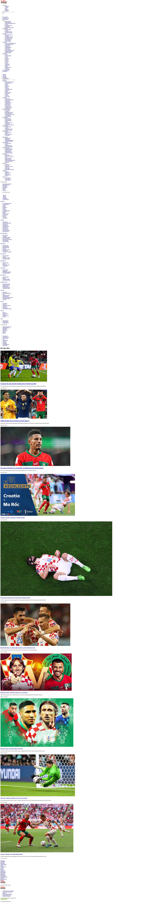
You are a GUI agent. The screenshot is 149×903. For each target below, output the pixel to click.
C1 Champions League (9, 81)
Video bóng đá (8, 177)
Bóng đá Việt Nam (6, 109)
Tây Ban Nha (5, 28)
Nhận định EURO (8, 158)
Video (4, 176)
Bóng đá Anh (5, 117)
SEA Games (7, 69)
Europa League (8, 150)
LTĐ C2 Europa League (9, 50)
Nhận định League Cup (9, 27)
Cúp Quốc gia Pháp (8, 146)
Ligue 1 (6, 59)
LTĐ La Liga (7, 45)
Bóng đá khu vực (3, 879)
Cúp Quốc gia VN (8, 37)
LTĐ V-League (8, 49)
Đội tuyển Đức (8, 138)
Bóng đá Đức (5, 137)
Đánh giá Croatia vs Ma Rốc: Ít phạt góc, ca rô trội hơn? (14, 692)
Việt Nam (4, 33)
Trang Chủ (2, 860)
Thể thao (4, 170)
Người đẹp (5, 186)
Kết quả (4, 75)
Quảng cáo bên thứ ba (7, 895)
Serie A (6, 57)
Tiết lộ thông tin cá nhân (7, 894)
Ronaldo (4, 190)
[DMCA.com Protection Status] (3, 899)
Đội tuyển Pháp (8, 143)
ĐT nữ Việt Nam (8, 113)
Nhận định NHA (8, 120)
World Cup (7, 65)
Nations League (8, 67)
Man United (5, 187)
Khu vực (4, 163)
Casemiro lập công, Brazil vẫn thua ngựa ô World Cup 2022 (18, 383)
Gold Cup (7, 162)
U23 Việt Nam (8, 40)
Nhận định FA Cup (8, 25)
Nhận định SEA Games (9, 169)
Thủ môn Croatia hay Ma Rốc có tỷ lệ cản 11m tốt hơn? (13, 798)
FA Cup (6, 24)
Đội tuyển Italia (8, 132)
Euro (4, 294)
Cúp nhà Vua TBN (8, 32)
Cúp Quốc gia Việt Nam (9, 114)
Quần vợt (7, 173)
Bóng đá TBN (5, 125)
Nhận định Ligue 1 (8, 145)
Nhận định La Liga (8, 31)
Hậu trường (5, 71)
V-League (7, 35)
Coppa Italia (7, 135)
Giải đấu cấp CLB (6, 147)
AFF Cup (7, 68)
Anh (3, 20)
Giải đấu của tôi (8, 52)
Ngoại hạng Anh (6, 18)
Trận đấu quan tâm (8, 51)
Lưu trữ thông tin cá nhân (7, 891)
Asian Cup (7, 167)
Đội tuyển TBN (8, 29)
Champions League (8, 148)
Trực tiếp (4, 76)
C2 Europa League (8, 89)
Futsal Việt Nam (8, 41)
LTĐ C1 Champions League (10, 43)
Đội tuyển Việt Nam (9, 34)
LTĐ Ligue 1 (7, 48)
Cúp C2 (6, 61)
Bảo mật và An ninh (6, 896)
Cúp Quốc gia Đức (8, 141)
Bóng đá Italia (3, 260)
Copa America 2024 (9, 161)
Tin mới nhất (5, 17)
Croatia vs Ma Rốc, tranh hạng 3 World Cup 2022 (12, 517)
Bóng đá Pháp (5, 142)
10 (3, 12)
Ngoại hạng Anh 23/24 (7, 183)
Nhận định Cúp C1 (8, 149)
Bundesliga (7, 58)
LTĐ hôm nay (3, 866)
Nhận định (5, 53)
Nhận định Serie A (8, 134)
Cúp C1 (6, 54)
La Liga (6, 30)
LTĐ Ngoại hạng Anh (9, 44)
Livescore (4, 42)
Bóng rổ (6, 171)
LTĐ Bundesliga (8, 47)
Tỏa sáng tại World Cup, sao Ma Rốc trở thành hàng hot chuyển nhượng (21, 468)
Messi (4, 189)
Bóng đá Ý (2, 873)
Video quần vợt (8, 174)
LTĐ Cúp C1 (7, 98)
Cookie (4, 892)
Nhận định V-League (9, 36)
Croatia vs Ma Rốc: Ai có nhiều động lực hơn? (11, 854)
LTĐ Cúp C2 (7, 105)
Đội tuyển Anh (8, 21)
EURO (6, 66)
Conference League (8, 152)
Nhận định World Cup (9, 155)
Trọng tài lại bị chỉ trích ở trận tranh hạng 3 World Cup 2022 (15, 597)
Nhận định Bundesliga (9, 140)
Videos (1, 865)
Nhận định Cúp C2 (8, 151)
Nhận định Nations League (10, 160)
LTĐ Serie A (7, 46)
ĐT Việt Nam (7, 110)
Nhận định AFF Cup (9, 166)
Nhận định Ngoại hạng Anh (10, 23)
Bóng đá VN (2, 870)
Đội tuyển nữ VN (8, 38)
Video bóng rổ (7, 172)
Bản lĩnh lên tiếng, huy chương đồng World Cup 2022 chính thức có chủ (17, 647)
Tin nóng (4, 74)
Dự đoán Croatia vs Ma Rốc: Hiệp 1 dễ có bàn (11, 748)
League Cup (7, 26)
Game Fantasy (5, 19)
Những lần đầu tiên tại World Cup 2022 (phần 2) (14, 421)
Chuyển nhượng (6, 70)
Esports (6, 175)
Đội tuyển (4, 153)
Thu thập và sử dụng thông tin (8, 890)
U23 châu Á (7, 164)
